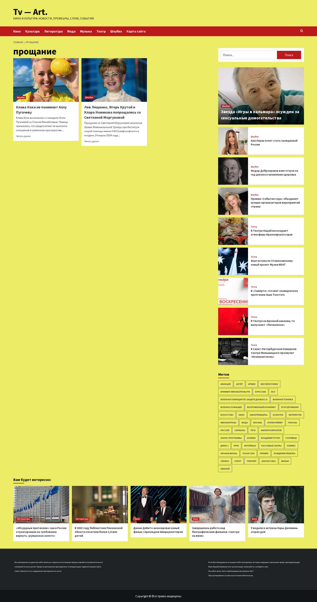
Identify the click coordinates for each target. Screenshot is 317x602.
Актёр (239, 384)
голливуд (291, 438)
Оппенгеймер (275, 422)
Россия (225, 430)
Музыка (86, 31)
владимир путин (270, 438)
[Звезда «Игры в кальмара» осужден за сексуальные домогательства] (261, 96)
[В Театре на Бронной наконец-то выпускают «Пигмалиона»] (233, 321)
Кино (17, 31)
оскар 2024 (248, 453)
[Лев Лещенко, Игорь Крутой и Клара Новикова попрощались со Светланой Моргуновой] (114, 80)
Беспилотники (269, 384)
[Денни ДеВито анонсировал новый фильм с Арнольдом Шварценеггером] (159, 504)
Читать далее (23, 136)
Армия (251, 384)
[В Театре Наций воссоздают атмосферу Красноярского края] (233, 231)
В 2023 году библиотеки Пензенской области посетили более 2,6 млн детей (99, 531)
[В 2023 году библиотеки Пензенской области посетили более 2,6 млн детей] (100, 504)
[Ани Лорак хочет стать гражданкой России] (233, 141)
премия (264, 453)
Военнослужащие (231, 407)
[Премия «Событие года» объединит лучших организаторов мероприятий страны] (233, 201)
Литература (53, 31)
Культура (32, 31)
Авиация (226, 384)
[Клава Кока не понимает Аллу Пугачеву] (46, 80)
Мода (71, 31)
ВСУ (273, 392)
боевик (251, 438)
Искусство (227, 415)
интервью (250, 445)
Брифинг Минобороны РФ (235, 392)
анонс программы (231, 438)
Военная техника (283, 399)
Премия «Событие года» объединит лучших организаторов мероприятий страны (275, 202)
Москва (257, 422)
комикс (291, 445)
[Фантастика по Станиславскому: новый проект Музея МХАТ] (233, 261)
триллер (251, 461)
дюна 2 (224, 445)
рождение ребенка (284, 453)
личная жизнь (229, 453)
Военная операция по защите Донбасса (244, 399)
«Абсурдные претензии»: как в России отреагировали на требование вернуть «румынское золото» (41, 531)
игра (236, 445)
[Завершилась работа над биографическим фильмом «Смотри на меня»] (217, 504)
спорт (237, 461)
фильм (285, 461)
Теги (253, 430)
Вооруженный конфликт (261, 407)
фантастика (269, 461)
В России (260, 392)
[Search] (301, 31)
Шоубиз (116, 31)
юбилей (225, 469)
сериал (225, 461)
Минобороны (228, 422)
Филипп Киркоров (271, 430)
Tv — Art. (30, 11)
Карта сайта (136, 31)
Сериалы (240, 430)
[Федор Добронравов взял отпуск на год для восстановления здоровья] (233, 171)
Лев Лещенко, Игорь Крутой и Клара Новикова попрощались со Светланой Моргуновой (112, 112)
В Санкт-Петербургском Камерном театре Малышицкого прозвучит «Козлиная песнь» (273, 352)
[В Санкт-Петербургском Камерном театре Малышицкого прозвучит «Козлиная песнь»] (233, 351)
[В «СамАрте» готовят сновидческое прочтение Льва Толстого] (233, 291)
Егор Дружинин (290, 407)
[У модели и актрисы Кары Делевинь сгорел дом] (276, 504)
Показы (292, 422)
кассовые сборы (271, 445)
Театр (101, 31)
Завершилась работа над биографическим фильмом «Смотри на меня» (215, 531)
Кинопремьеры (258, 415)
